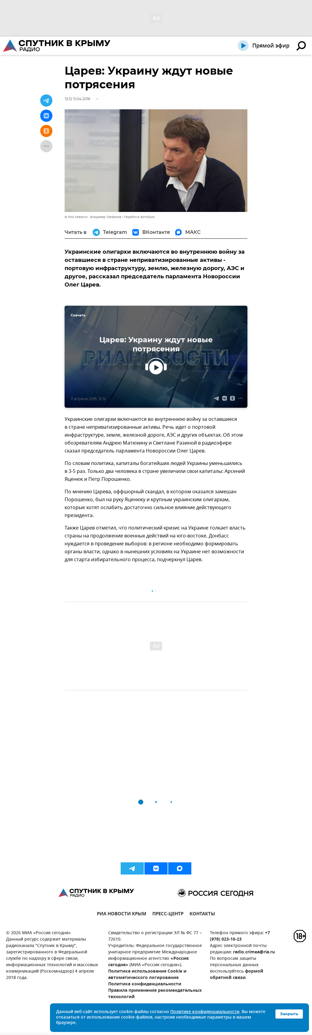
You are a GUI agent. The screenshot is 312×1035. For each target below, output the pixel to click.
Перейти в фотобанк (139, 217)
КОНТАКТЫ (202, 914)
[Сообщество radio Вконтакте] (156, 868)
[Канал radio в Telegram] (132, 868)
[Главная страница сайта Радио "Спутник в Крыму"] (57, 46)
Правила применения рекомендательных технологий (155, 994)
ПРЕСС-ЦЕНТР (167, 914)
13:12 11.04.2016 (77, 99)
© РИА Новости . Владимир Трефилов (93, 217)
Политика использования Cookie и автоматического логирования (147, 974)
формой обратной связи (236, 974)
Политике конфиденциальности (204, 1012)
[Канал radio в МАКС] (179, 868)
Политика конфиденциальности (144, 984)
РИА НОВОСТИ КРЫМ (121, 914)
